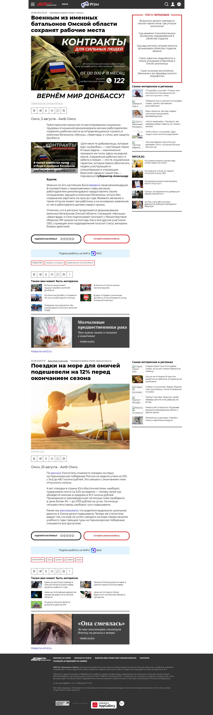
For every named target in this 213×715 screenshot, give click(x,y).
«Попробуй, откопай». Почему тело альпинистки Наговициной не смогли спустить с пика (162, 93)
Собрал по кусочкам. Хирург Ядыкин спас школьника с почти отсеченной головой (163, 389)
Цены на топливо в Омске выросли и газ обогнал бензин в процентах (109, 594)
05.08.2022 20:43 (39, 13)
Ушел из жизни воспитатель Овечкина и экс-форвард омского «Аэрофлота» (157, 73)
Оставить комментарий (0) (106, 239)
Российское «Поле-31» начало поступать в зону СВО (159, 172)
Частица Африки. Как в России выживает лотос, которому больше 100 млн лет (162, 144)
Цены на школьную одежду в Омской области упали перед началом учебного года (58, 584)
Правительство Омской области (47, 103)
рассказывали (69, 510)
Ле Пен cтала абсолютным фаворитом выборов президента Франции (160, 204)
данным (56, 473)
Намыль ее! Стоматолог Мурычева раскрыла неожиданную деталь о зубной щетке (162, 410)
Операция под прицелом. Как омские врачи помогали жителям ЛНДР (60, 307)
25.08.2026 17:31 (38, 361)
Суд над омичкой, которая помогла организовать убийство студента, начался (157, 48)
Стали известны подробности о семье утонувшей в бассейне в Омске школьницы (157, 61)
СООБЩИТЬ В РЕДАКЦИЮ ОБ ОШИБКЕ (70, 661)
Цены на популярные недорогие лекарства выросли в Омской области (60, 594)
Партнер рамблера (80, 703)
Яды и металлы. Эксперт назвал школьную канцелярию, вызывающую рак (160, 113)
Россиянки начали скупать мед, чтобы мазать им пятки (160, 162)
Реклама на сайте (62, 658)
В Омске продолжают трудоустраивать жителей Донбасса (57, 287)
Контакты (144, 658)
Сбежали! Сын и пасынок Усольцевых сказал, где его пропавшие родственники (163, 103)
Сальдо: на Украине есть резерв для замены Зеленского (162, 193)
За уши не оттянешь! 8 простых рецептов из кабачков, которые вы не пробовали (163, 379)
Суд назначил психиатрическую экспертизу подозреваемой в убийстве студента (157, 36)
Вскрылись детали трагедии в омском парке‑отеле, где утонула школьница (157, 23)
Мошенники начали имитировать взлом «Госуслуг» (161, 182)
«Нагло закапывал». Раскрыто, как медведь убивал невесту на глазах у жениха (162, 124)
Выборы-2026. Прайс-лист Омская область (115, 658)
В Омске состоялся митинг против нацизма (107, 286)
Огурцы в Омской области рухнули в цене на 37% (57, 603)
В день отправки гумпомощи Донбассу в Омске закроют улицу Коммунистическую (110, 297)
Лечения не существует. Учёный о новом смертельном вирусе (161, 419)
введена (94, 185)
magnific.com (37, 451)
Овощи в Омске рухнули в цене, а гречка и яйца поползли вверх (110, 583)
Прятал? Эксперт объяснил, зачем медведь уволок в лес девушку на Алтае (162, 399)
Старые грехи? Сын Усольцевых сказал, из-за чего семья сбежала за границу (162, 368)
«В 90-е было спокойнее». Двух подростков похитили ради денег (161, 133)
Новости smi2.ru (41, 351)
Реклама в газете (82, 658)
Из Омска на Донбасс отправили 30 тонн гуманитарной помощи (60, 296)
